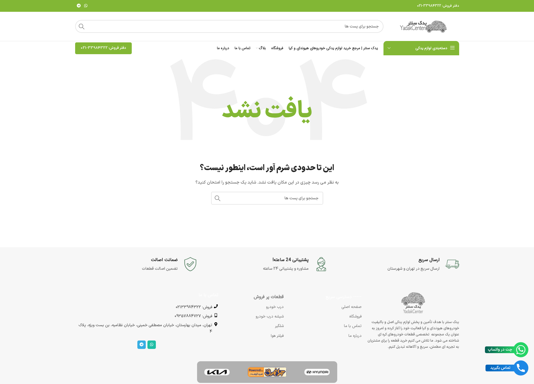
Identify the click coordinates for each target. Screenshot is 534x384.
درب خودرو (275, 307)
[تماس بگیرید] (520, 368)
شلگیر (279, 326)
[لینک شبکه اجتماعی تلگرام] (78, 6)
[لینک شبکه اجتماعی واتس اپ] (85, 6)
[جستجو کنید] (81, 26)
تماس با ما (353, 326)
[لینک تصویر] (317, 372)
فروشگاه (355, 316)
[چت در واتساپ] (520, 349)
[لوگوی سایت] (424, 26)
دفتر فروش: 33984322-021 (438, 5)
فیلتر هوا (277, 336)
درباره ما (355, 336)
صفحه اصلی (351, 307)
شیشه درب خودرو (270, 316)
